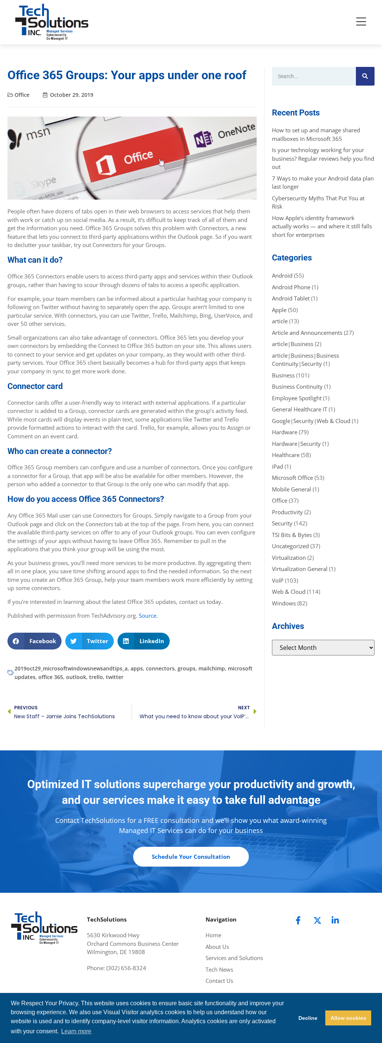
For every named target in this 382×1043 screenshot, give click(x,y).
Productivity (287, 512)
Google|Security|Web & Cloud (311, 421)
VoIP (278, 580)
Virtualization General (300, 569)
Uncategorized (290, 546)
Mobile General (291, 489)
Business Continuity (297, 386)
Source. (148, 615)
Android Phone (291, 287)
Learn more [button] (76, 1031)
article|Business (292, 344)
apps (137, 668)
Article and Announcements (307, 332)
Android (282, 275)
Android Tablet (291, 298)
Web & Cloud (289, 591)
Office (22, 94)
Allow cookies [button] (348, 1018)
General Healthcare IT (299, 409)
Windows (284, 603)
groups (186, 668)
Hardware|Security (296, 443)
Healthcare (286, 455)
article (280, 321)
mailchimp (211, 668)
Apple (279, 310)
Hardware (284, 432)
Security (282, 523)
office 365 (50, 677)
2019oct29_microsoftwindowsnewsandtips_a (71, 668)
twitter (114, 677)
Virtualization (289, 557)
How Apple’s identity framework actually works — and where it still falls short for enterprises (322, 226)
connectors (160, 668)
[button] (34, 641)
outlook (76, 677)
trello (96, 677)
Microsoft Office (292, 477)
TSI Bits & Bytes (292, 535)
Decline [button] (307, 1018)
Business (283, 375)
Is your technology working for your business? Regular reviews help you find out (323, 158)
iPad (277, 466)
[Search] (365, 76)
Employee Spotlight (297, 398)
